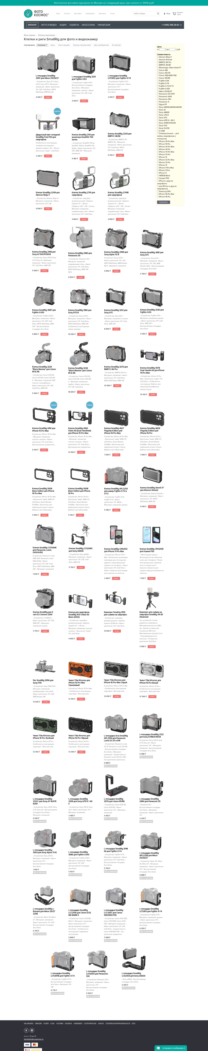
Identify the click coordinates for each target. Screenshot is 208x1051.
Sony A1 (162, 110)
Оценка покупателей (82, 45)
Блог (58, 14)
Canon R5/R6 (164, 78)
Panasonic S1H (165, 99)
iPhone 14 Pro (164, 149)
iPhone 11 (163, 173)
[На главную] (36, 13)
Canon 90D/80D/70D (168, 75)
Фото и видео (49, 25)
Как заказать (28, 1023)
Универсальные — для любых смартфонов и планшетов (168, 136)
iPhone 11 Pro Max (166, 168)
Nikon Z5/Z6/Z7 (165, 91)
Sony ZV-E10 (164, 128)
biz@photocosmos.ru (33, 1039)
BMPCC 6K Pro (165, 62)
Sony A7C (163, 118)
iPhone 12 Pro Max (166, 160)
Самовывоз (90, 14)
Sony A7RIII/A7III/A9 (167, 123)
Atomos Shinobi (165, 60)
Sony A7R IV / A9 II (167, 120)
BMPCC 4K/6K (165, 65)
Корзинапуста (180, 14)
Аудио (63, 25)
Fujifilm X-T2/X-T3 (166, 86)
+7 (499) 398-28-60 (170, 25)
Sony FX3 (163, 126)
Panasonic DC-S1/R (167, 94)
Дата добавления (101, 45)
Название (41, 45)
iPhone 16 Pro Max (166, 194)
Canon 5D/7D (164, 73)
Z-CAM (162, 131)
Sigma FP (163, 104)
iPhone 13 (163, 157)
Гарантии (38, 1023)
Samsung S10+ (165, 191)
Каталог (101, 1023)
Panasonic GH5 (165, 96)
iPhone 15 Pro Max (166, 141)
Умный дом (104, 25)
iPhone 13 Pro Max (166, 152)
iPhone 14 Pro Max (166, 147)
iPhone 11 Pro (164, 170)
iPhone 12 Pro (164, 162)
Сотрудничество (90, 1023)
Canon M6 (163, 70)
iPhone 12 (163, 165)
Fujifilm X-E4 (164, 81)
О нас (112, 14)
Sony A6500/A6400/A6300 (170, 107)
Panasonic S (164, 102)
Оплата (67, 14)
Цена (53, 45)
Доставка (77, 14)
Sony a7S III (164, 115)
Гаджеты (74, 25)
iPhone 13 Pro (164, 154)
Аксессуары (88, 25)
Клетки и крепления (46, 35)
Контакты (102, 14)
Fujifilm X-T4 (164, 83)
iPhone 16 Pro (164, 197)
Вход (168, 14)
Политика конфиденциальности (118, 1023)
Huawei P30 (164, 178)
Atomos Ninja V (165, 57)
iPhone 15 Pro (164, 144)
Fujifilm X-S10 (164, 89)
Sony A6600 (164, 112)
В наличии (116, 45)
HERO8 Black (164, 176)
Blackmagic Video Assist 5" (170, 68)
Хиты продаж (64, 45)
